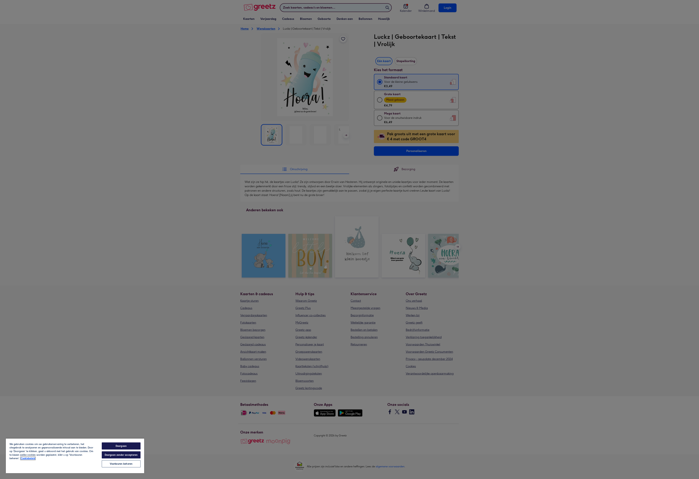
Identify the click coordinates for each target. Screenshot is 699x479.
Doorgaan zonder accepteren (121, 455)
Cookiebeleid (28, 458)
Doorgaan (121, 446)
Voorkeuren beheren (121, 463)
